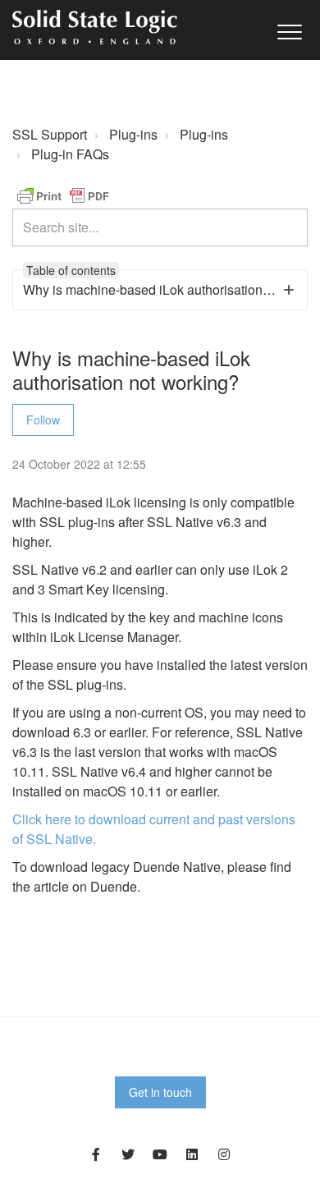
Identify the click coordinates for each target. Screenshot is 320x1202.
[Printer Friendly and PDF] (63, 194)
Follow (43, 419)
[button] (289, 31)
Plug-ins (133, 134)
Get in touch (160, 1092)
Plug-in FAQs (70, 154)
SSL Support (49, 134)
